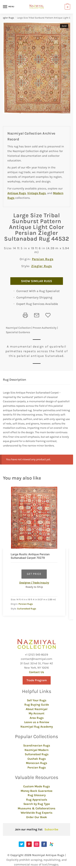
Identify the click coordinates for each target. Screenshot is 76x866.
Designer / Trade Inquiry (34, 582)
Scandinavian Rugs (36, 745)
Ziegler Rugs (7, 17)
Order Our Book (36, 817)
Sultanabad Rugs (26, 608)
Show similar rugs (36, 281)
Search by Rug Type (36, 804)
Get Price (34, 574)
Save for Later (48, 315)
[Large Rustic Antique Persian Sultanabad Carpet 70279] (34, 518)
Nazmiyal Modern (37, 750)
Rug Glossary (37, 795)
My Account (36, 713)
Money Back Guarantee (36, 791)
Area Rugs (37, 718)
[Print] (25, 315)
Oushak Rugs (36, 758)
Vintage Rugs (36, 193)
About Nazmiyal (36, 709)
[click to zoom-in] (38, 68)
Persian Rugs (42, 259)
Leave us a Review (36, 722)
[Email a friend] (36, 315)
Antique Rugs (16, 193)
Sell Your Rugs (36, 700)
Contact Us (36, 672)
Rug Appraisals (36, 799)
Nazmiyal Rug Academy (36, 726)
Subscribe (51, 829)
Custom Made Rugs (36, 786)
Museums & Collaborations (36, 808)
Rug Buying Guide (36, 704)
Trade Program (37, 680)
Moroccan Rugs (36, 763)
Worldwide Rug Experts (36, 812)
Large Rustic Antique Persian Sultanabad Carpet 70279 (30, 556)
